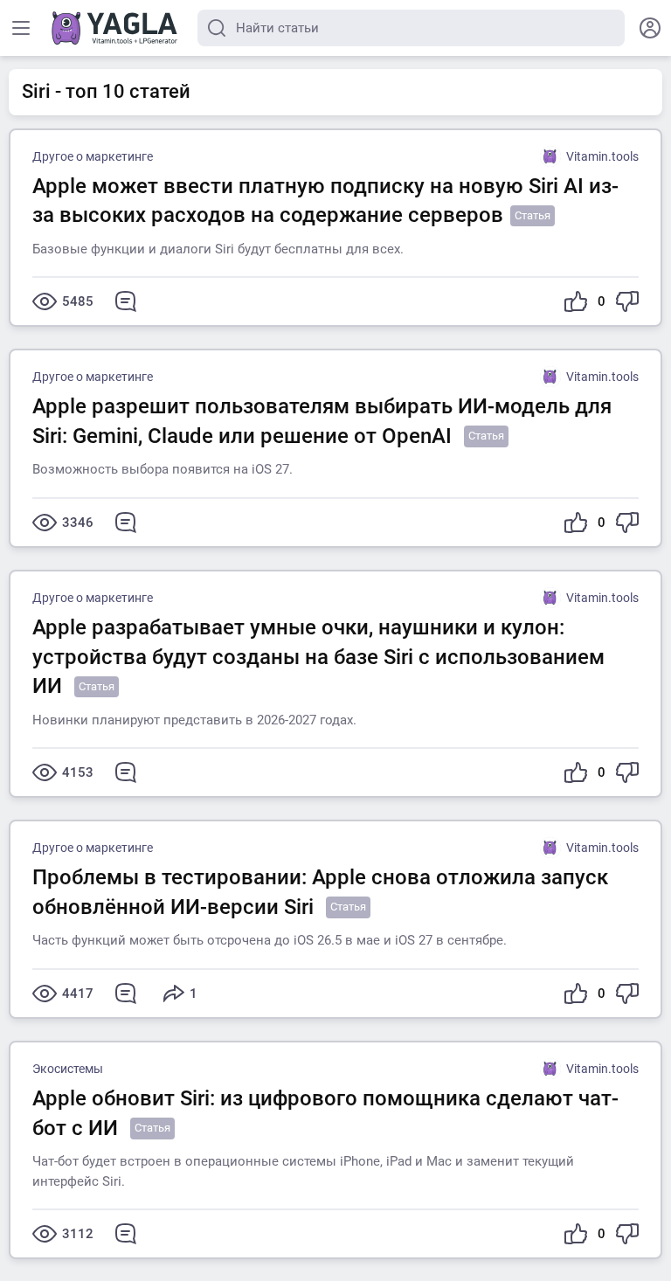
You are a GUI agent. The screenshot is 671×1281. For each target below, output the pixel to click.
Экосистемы (67, 1069)
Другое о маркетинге (92, 156)
